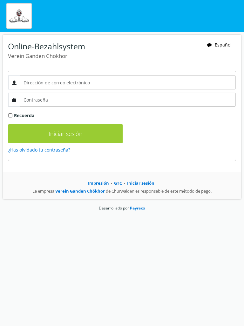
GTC (118, 183)
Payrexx (137, 208)
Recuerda (24, 115)
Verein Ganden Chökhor (80, 191)
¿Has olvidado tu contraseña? (39, 150)
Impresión (98, 183)
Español (223, 45)
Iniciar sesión (140, 183)
